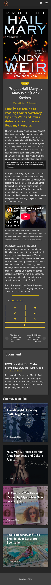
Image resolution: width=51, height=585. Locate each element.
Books (25, 83)
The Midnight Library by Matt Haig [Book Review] (23, 412)
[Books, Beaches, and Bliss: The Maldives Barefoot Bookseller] (25, 547)
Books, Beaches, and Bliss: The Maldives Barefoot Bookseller (23, 538)
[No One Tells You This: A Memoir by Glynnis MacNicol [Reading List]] (25, 506)
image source (16, 300)
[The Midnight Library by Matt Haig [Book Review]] (25, 423)
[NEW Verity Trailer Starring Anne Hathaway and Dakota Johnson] (25, 464)
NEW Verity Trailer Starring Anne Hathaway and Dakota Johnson (25, 455)
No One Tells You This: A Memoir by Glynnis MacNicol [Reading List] (25, 497)
